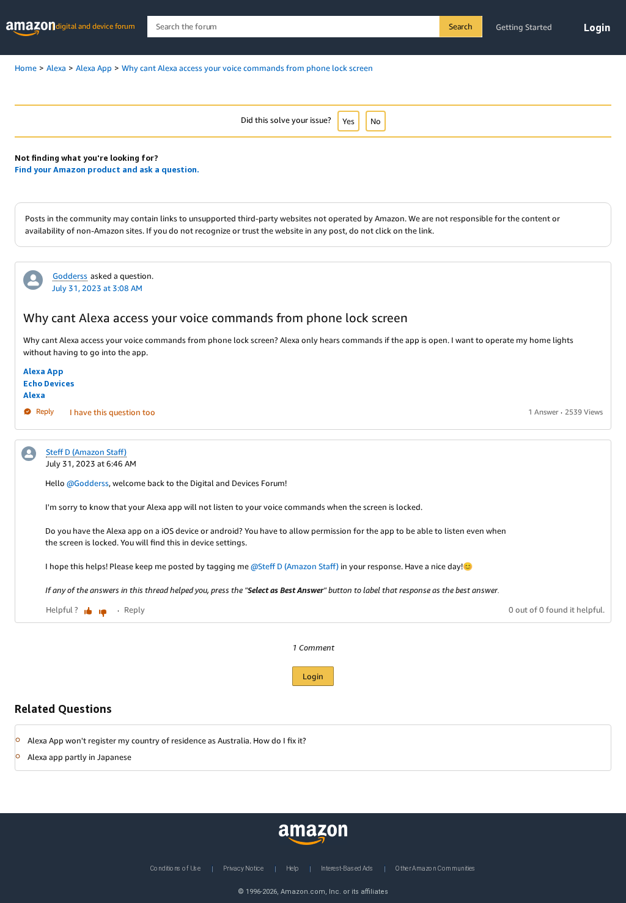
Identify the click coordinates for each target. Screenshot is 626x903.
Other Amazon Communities (436, 868)
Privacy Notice (243, 868)
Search (461, 26)
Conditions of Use (175, 868)
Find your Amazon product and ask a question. (107, 169)
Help (292, 868)
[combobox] (314, 26)
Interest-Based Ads (347, 868)
